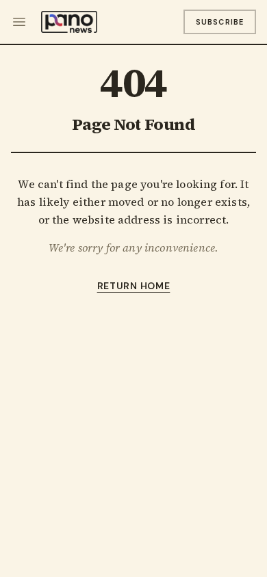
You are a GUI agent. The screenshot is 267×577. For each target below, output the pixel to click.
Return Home (133, 286)
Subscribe (220, 22)
